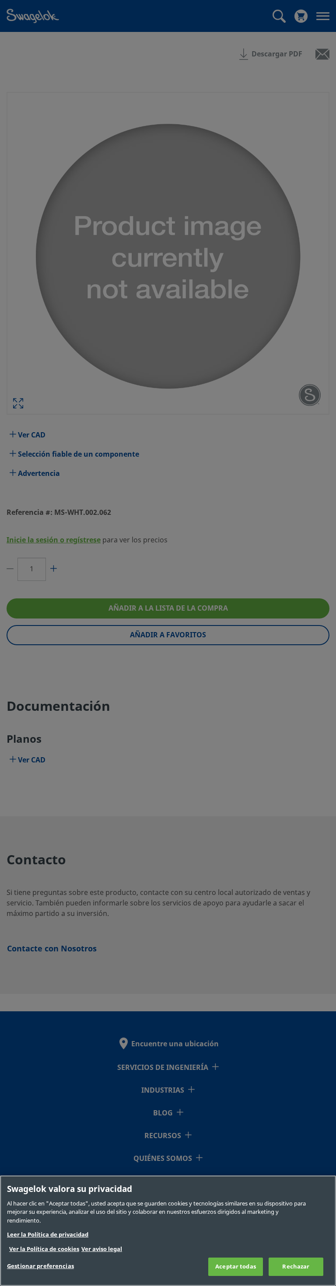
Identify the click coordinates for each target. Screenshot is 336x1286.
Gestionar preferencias (40, 1266)
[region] (168, 1230)
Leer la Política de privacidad (47, 1234)
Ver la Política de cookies (44, 1249)
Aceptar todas (235, 1266)
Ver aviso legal (101, 1249)
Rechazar (295, 1266)
